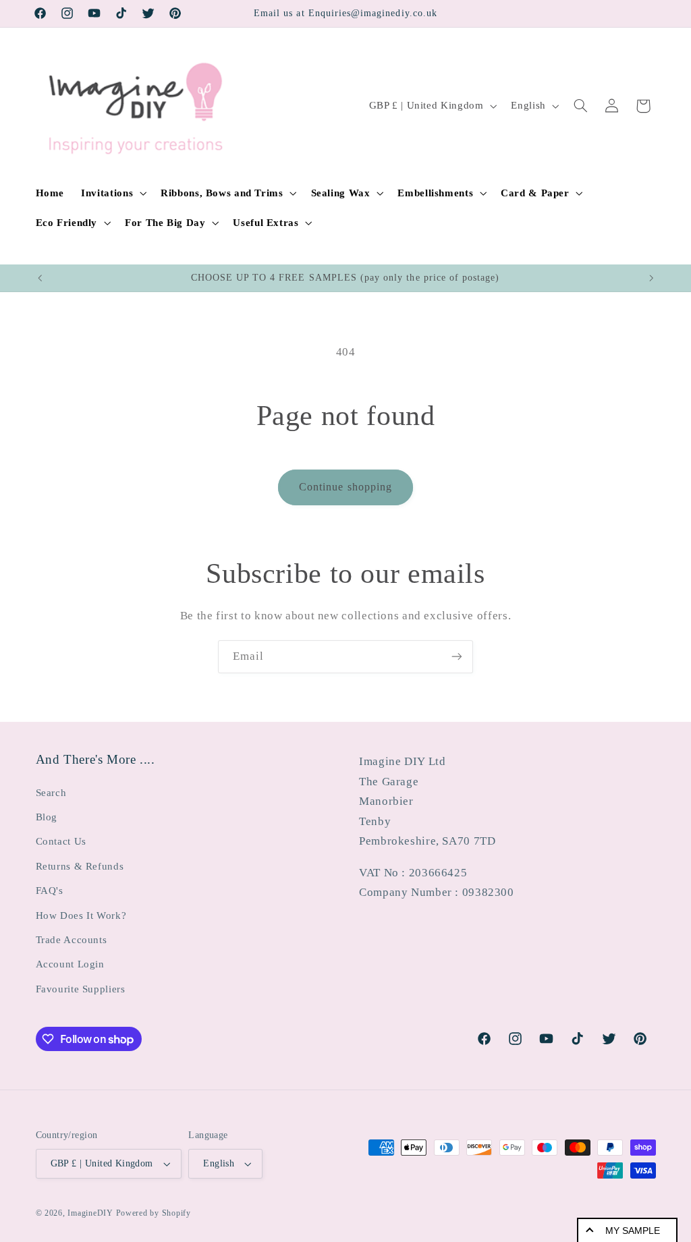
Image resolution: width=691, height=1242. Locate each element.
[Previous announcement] (40, 277)
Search (51, 792)
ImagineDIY (90, 1213)
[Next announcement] (651, 277)
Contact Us (61, 841)
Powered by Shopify (153, 1213)
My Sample (632, 1230)
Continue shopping (345, 486)
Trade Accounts (71, 939)
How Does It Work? (81, 915)
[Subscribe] (456, 656)
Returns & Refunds (80, 866)
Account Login (70, 964)
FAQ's (49, 890)
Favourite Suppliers (81, 989)
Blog (47, 817)
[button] (113, 193)
